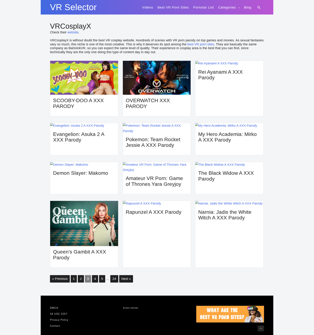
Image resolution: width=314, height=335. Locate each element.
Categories (227, 7)
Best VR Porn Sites (173, 7)
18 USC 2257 (58, 313)
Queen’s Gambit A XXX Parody (79, 254)
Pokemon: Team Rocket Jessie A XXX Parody (153, 142)
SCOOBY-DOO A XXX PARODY (78, 103)
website (72, 32)
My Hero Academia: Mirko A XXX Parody (227, 137)
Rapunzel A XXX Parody (153, 212)
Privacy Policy (59, 319)
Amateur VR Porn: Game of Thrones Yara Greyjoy (154, 181)
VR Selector (73, 7)
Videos (147, 7)
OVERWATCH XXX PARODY (148, 103)
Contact (55, 325)
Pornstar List (203, 7)
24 (114, 279)
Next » (126, 279)
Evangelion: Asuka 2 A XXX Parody (78, 137)
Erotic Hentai (130, 308)
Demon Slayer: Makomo (80, 173)
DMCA (54, 307)
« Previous (60, 279)
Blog (247, 7)
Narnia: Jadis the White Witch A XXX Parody (224, 215)
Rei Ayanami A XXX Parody (220, 75)
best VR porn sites (200, 44)
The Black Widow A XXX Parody (226, 176)
